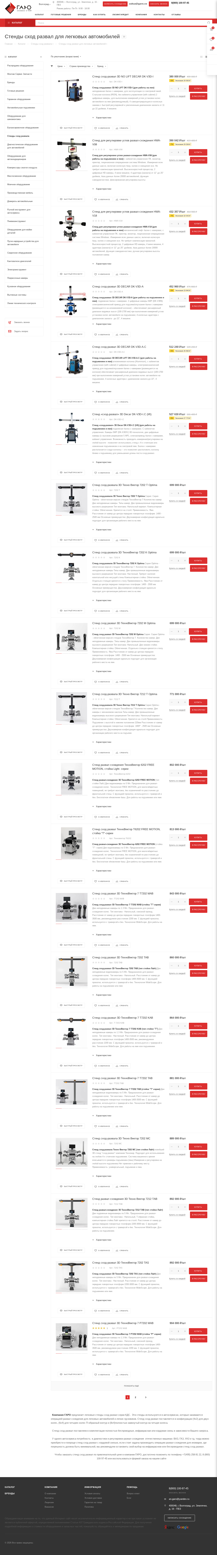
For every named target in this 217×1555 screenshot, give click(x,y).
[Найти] (208, 23)
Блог (129, 1498)
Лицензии (49, 1502)
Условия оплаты (92, 1493)
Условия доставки (93, 1498)
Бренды (10, 1493)
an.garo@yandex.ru (179, 1499)
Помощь (132, 1487)
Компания (51, 1487)
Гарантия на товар (93, 1502)
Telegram (195, 3)
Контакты (49, 1498)
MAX (201, 3)
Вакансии (49, 1507)
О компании (50, 1493)
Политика (89, 1507)
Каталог (10, 1487)
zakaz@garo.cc (138, 4)
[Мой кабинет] (211, 15)
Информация (93, 1487)
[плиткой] (201, 56)
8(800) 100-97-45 (180, 2)
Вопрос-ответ (133, 1493)
